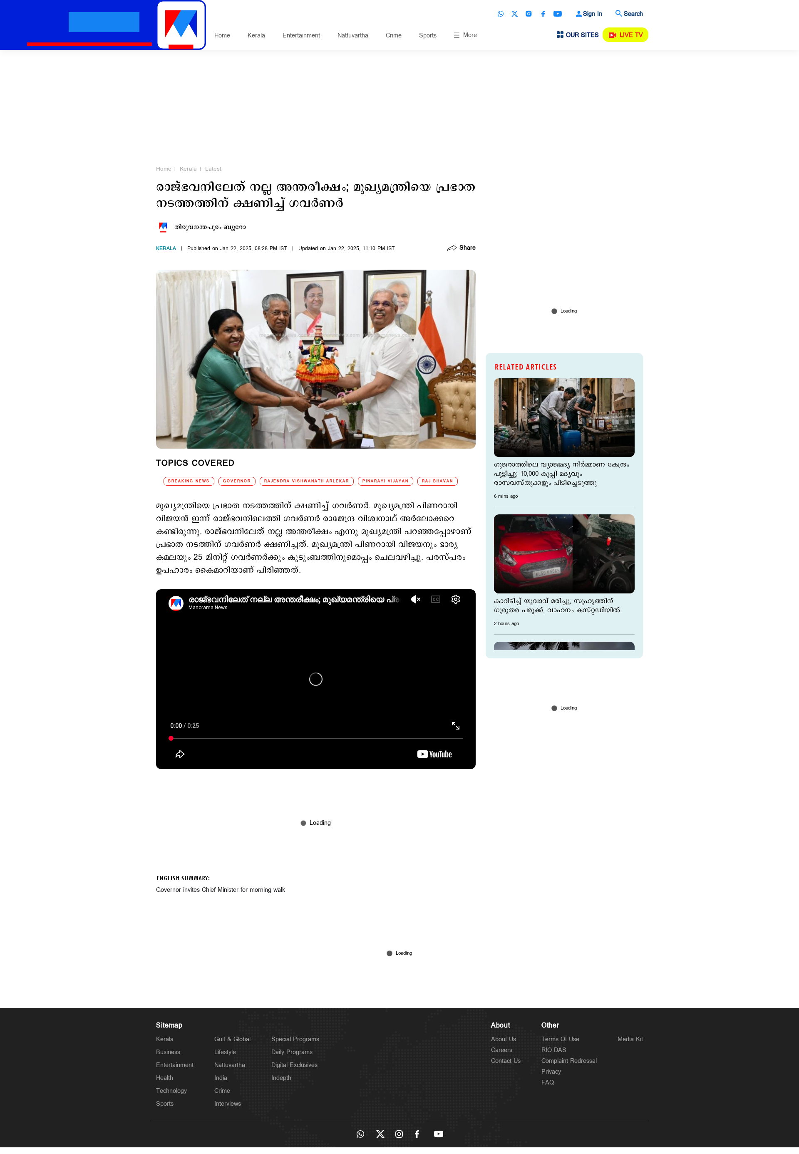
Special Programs (295, 1039)
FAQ (547, 1082)
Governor (237, 481)
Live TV (631, 35)
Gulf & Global (232, 1039)
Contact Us (506, 1061)
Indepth (281, 1078)
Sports (428, 35)
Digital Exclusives (294, 1065)
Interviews (227, 1103)
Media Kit (630, 1039)
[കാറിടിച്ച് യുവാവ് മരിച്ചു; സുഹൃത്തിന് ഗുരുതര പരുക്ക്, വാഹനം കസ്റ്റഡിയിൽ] (564, 553)
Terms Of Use (560, 1039)
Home (222, 35)
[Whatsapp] (500, 13)
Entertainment (301, 35)
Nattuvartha (352, 35)
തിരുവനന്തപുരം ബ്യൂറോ (210, 227)
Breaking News (189, 481)
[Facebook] (543, 13)
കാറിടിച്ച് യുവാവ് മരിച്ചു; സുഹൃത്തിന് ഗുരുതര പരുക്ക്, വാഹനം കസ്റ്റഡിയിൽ (557, 606)
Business (168, 1052)
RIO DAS (553, 1050)
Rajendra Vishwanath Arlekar (306, 481)
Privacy (551, 1071)
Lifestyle (225, 1052)
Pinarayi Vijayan (385, 481)
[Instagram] (529, 13)
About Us (503, 1039)
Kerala (256, 35)
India (220, 1078)
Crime (394, 35)
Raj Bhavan (437, 481)
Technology (171, 1091)
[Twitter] (515, 13)
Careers (501, 1050)
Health (164, 1078)
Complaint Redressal (569, 1061)
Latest (213, 169)
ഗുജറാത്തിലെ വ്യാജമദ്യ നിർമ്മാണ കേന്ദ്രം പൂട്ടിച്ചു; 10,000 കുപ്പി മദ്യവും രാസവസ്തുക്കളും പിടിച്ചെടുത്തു (561, 474)
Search (633, 14)
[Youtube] (557, 13)
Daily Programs (292, 1052)
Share (467, 248)
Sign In (592, 14)
